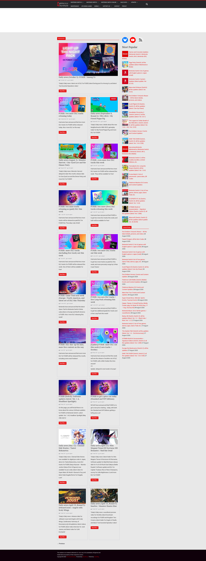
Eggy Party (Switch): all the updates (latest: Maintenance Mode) (138, 65)
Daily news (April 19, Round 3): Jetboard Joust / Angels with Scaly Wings (72, 507)
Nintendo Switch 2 (76, 2)
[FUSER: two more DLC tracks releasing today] (72, 104)
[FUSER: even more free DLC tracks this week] (104, 151)
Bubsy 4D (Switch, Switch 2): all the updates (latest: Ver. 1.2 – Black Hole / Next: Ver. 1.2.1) (134, 318)
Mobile (96, 6)
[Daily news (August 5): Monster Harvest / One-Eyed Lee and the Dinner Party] (72, 151)
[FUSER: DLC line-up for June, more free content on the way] (72, 335)
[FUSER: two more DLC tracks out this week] (104, 241)
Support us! (106, 6)
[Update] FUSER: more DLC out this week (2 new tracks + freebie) (104, 347)
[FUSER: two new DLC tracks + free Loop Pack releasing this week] (104, 288)
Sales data (123, 2)
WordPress (85, 556)
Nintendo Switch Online (108, 2)
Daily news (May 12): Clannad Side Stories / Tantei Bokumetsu (71, 448)
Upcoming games (86, 6)
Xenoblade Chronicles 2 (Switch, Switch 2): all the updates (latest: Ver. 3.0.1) (137, 114)
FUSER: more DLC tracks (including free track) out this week (71, 253)
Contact (116, 6)
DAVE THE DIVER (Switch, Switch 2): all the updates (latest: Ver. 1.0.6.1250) (137, 141)
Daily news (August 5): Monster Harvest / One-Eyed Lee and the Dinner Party (72, 162)
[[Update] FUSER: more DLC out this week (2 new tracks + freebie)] (104, 335)
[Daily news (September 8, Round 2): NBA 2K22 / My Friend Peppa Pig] (104, 104)
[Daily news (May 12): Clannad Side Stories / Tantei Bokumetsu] (72, 436)
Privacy (124, 6)
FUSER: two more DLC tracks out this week (103, 251)
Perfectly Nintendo (71, 556)
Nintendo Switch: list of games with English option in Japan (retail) (139, 73)
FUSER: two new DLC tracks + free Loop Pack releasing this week (103, 299)
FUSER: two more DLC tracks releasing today (71, 114)
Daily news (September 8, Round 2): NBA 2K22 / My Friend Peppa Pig (102, 116)
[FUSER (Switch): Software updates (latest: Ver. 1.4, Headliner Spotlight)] (72, 387)
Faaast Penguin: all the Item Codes (133, 239)
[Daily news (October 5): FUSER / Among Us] (88, 59)
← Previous (61, 543)
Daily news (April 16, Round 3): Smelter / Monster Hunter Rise (104, 504)
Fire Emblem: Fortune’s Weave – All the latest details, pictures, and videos (138, 98)
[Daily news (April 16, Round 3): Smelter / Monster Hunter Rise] (104, 495)
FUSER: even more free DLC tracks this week (102, 161)
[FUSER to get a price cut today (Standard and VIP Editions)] (104, 387)
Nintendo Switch (91, 2)
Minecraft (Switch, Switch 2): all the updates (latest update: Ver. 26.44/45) (138, 220)
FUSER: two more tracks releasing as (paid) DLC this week (70, 209)
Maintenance (75, 6)
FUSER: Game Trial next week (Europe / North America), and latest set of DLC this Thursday (72, 298)
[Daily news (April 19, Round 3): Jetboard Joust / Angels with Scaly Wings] (72, 496)
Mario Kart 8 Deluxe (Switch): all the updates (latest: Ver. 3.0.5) (138, 90)
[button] (83, 2)
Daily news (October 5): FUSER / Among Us (77, 77)
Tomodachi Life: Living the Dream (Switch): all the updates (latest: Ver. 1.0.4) (137, 168)
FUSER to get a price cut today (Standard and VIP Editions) (104, 397)
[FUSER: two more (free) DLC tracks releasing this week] (104, 197)
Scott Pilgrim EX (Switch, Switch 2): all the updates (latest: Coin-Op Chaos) (137, 106)
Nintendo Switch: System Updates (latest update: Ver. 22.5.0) (138, 81)
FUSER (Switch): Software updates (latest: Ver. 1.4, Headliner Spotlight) (70, 399)
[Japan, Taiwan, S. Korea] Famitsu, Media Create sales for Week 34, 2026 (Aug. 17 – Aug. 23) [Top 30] (135, 305)
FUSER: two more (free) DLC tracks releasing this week (103, 207)
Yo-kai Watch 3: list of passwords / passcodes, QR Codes (138, 176)
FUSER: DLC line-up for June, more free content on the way (71, 345)
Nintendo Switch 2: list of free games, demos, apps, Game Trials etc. (138, 193)
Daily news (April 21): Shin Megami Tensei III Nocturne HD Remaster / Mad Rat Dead (104, 448)
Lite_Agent (71, 80)
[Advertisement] (103, 20)
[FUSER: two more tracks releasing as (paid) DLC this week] (72, 197)
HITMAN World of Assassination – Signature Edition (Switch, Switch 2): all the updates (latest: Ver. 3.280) (134, 341)
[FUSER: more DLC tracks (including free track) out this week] (72, 241)
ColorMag (96, 556)
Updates (133, 2)
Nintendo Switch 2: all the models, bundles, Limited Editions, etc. (137, 160)
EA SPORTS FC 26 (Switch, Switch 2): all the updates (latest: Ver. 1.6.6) (137, 201)
